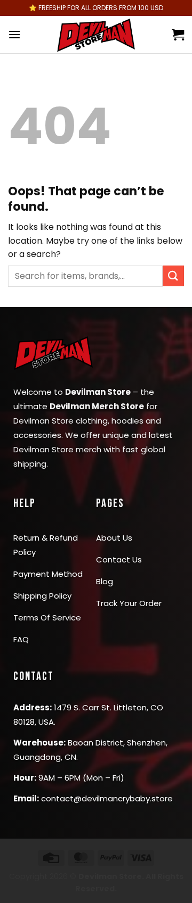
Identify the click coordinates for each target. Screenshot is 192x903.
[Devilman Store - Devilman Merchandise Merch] (96, 34)
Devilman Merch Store (97, 406)
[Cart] (178, 34)
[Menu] (14, 34)
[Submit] (173, 276)
